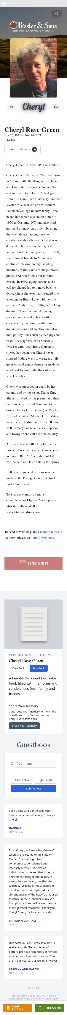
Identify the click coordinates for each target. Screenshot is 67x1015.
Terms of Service (43, 998)
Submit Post (33, 788)
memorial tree (49, 531)
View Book (18, 668)
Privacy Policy (23, 998)
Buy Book (38, 668)
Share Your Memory (24, 725)
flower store (46, 537)
